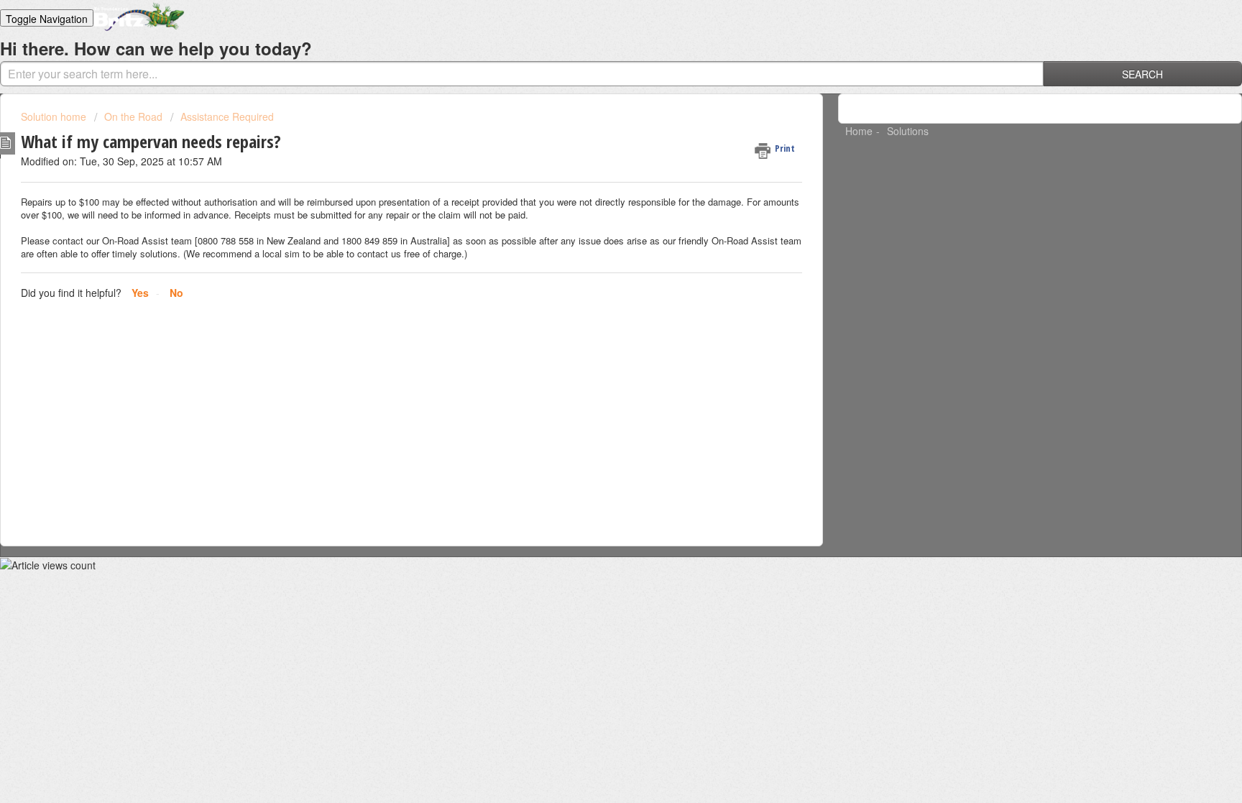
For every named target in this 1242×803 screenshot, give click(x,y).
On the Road (133, 116)
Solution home (55, 116)
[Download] (594, 212)
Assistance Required (227, 116)
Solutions (908, 131)
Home (859, 131)
